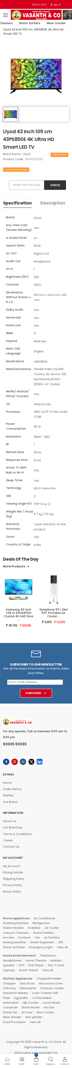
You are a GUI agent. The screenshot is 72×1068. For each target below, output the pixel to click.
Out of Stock (59, 154)
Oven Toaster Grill (45, 993)
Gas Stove (27, 983)
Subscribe (33, 693)
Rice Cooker (45, 1012)
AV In (9, 269)
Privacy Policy (12, 885)
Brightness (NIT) (17, 277)
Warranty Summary (13, 526)
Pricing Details (13, 872)
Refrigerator (41, 923)
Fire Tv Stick (56, 965)
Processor (13, 412)
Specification (17, 203)
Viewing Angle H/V (19, 504)
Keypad (11, 341)
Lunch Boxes (51, 1002)
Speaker (9, 965)
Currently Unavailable (16, 169)
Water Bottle (31, 1007)
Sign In (57, 4)
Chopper (9, 983)
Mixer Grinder (54, 23)
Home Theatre (36, 960)
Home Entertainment (19, 955)
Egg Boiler (21, 998)
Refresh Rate (15, 452)
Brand (10, 217)
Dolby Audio (14, 310)
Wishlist (8, 795)
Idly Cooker (31, 1002)
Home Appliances (16, 918)
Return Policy (12, 892)
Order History (12, 789)
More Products (14, 566)
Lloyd (26, 154)
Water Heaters (13, 927)
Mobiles (56, 960)
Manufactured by (18, 369)
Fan (37, 937)
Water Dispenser (42, 942)
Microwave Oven (51, 983)
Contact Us (11, 847)
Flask (6, 998)
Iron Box (8, 937)
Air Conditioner (44, 918)
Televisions (48, 955)
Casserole (10, 1007)
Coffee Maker (42, 998)
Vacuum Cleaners (16, 932)
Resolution (13, 436)
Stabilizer (34, 927)
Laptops (9, 970)
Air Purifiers (52, 937)
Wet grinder (33, 1017)
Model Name (15, 361)
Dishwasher (28, 988)
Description (52, 203)
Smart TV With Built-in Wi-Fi (16, 470)
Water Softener (14, 947)
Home (7, 783)
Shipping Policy (13, 879)
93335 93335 (40, 4)
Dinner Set (10, 1012)
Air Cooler (52, 927)
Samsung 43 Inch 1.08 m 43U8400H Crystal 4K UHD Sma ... (18, 615)
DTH (21, 965)
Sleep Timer (14, 480)
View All (62, 947)
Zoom (10, 537)
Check (55, 185)
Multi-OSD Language (13, 351)
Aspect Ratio (15, 245)
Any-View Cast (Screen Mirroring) (19, 227)
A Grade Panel (16, 238)
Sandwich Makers (15, 993)
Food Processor (14, 1022)
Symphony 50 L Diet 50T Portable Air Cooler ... (53, 613)
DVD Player (36, 965)
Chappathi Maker (48, 978)
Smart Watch (28, 970)
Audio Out (13, 261)
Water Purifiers (27, 23)
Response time (17, 460)
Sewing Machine (14, 942)
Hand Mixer (11, 1002)
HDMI (9, 333)
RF (7, 444)
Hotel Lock (13, 325)
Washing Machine (16, 923)
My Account (11, 866)
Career (8, 840)
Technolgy (13, 488)
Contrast (12, 284)
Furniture (24, 937)
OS (8, 404)
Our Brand (10, 802)
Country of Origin (18, 544)
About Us (9, 821)
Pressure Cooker (52, 988)
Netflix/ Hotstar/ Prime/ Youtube (17, 393)
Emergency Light (41, 947)
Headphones (12, 960)
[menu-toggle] (5, 15)
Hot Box (49, 1007)
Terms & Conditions (17, 834)
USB (8, 496)
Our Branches (12, 827)
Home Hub (13, 318)
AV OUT (11, 253)
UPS (60, 942)
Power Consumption (16, 426)
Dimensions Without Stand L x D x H (18, 297)
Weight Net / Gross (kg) (19, 514)
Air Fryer (27, 1012)
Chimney (9, 988)
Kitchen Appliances (17, 978)
